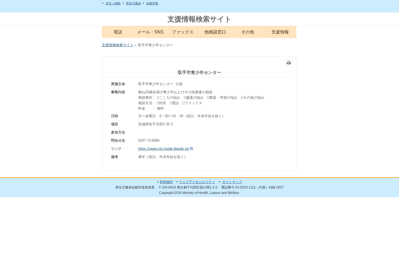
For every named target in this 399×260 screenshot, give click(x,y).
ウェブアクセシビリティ (197, 182)
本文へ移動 (113, 3)
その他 (247, 32)
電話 (117, 32)
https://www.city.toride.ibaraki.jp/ (164, 149)
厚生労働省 (133, 3)
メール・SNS (150, 32)
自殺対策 (152, 3)
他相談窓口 (215, 32)
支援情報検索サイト (199, 19)
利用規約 (166, 182)
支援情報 (280, 32)
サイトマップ (231, 182)
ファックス (183, 32)
